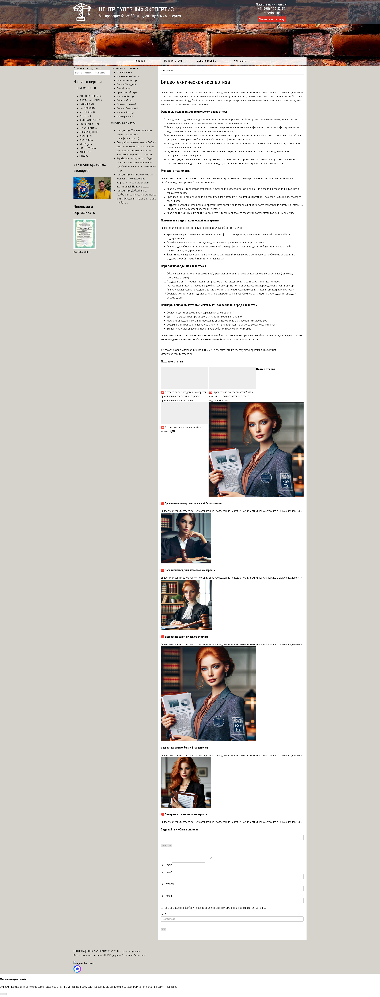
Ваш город (166, 895)
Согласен (3, 994)
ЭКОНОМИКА (86, 140)
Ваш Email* (166, 865)
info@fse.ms (272, 13)
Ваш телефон (168, 884)
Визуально (164, 845)
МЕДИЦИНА (86, 144)
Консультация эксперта (123, 123)
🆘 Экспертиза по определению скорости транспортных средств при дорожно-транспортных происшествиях (183, 396)
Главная (140, 60)
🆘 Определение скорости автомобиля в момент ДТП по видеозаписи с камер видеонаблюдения (231, 396)
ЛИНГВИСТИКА (88, 148)
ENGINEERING (86, 104)
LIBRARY (83, 156)
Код (170, 845)
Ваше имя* (166, 872)
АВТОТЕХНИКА (87, 112)
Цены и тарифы (207, 60)
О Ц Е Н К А (85, 116)
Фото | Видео (167, 70)
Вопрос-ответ (173, 60)
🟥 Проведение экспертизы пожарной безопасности (191, 503)
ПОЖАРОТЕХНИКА (89, 124)
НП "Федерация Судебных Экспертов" (124, 955)
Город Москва (124, 72)
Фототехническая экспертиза (176, 353)
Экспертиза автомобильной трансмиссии (185, 747)
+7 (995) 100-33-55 (271, 9)
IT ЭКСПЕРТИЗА (88, 128)
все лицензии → (82, 251)
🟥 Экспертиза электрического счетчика (184, 636)
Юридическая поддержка (87, 68)
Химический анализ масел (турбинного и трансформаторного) (134, 134)
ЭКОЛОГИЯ (85, 136)
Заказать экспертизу (271, 19)
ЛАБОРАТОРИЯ (87, 108)
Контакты (240, 60)
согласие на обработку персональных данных (194, 907)
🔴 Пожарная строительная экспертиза (184, 814)
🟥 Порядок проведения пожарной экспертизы (188, 570)
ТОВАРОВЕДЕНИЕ (88, 132)
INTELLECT (85, 152)
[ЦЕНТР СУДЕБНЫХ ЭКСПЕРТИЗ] (82, 19)
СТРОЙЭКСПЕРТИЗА (90, 96)
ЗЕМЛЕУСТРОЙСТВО (90, 120)
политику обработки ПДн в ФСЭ (249, 907)
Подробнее (171, 986)
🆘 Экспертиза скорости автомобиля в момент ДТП (182, 429)
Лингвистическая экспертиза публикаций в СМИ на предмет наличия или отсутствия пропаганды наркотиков (218, 349)
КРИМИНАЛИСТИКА (90, 100)
